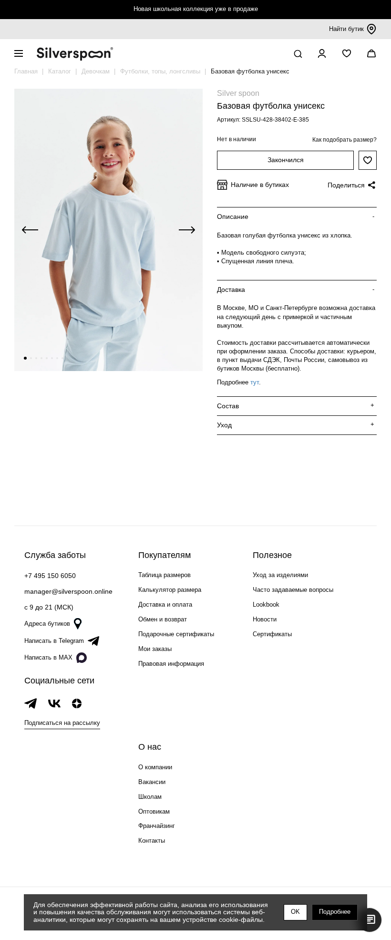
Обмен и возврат (162, 619)
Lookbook (266, 604)
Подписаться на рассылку (62, 722)
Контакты (151, 840)
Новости (265, 619)
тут (254, 382)
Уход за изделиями (280, 574)
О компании (155, 767)
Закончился (286, 160)
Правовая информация (171, 663)
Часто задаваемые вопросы (293, 589)
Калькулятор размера (169, 589)
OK (295, 911)
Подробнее (334, 911)
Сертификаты (272, 634)
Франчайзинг (156, 825)
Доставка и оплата (165, 604)
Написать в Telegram (54, 640)
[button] (25, 358)
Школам (150, 796)
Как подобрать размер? (344, 139)
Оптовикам (154, 811)
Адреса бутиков (47, 623)
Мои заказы (155, 648)
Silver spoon (238, 93)
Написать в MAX (48, 657)
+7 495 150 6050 (50, 575)
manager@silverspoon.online (68, 591)
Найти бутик (346, 28)
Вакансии (151, 781)
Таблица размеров (164, 574)
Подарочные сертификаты (176, 634)
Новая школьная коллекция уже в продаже (196, 8)
